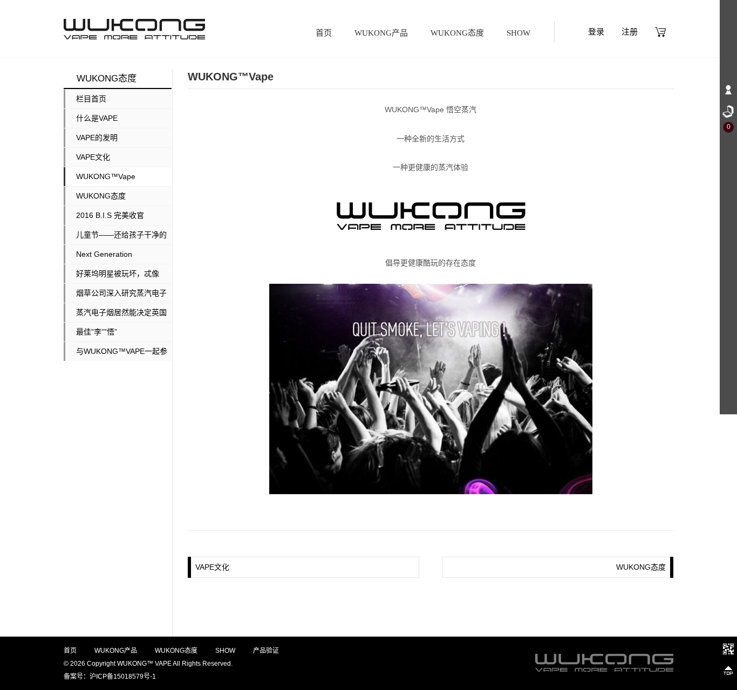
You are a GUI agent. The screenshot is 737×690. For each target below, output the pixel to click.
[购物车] (660, 32)
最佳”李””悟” (96, 331)
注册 (630, 31)
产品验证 (266, 650)
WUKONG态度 (457, 33)
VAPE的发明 (97, 137)
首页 (324, 33)
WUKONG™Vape (105, 176)
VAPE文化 (93, 157)
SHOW (518, 33)
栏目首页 (91, 98)
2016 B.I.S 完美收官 (110, 215)
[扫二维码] (728, 649)
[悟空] (134, 29)
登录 (596, 31)
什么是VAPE (97, 118)
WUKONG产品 (381, 33)
